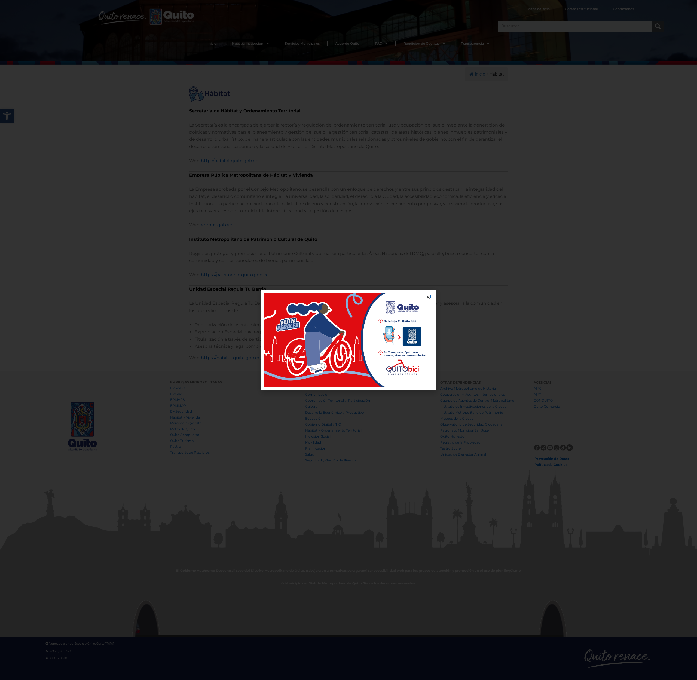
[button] (428, 297)
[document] (348, 340)
